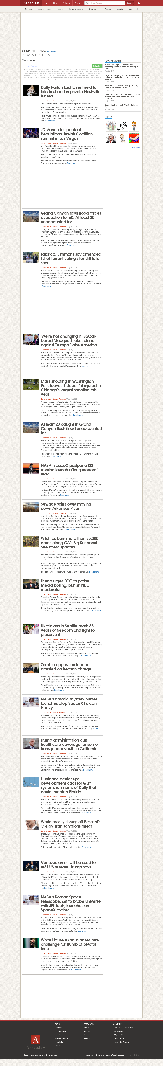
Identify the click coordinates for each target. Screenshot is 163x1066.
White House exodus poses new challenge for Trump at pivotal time (70, 943)
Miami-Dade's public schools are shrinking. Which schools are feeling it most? (121, 67)
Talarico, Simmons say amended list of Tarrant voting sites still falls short (71, 258)
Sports (120, 9)
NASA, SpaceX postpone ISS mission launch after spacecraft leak (70, 469)
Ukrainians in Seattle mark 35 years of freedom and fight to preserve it (68, 629)
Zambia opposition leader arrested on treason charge (66, 666)
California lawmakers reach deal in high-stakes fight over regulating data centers (122, 96)
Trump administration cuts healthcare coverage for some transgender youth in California (69, 744)
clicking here (77, 79)
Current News (46, 101)
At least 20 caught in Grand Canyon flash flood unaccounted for (71, 428)
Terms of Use (111, 1055)
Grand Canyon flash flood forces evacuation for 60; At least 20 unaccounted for (71, 217)
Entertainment (44, 9)
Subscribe (96, 66)
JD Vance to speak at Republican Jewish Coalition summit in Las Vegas (67, 133)
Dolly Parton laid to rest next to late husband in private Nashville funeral (70, 91)
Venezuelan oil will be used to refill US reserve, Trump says (68, 864)
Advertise (89, 1055)
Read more (50, 120)
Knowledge (94, 9)
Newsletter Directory (122, 1042)
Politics (108, 9)
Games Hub (134, 9)
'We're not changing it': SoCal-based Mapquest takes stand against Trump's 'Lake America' (69, 340)
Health (60, 9)
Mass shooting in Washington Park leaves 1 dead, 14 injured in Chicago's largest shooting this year (71, 387)
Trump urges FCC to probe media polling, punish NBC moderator (65, 584)
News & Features (59, 101)
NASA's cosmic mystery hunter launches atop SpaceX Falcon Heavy (69, 702)
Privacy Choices (133, 1055)
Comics (87, 1031)
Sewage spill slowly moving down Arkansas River (66, 506)
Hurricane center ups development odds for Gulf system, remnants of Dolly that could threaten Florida (68, 784)
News (86, 1028)
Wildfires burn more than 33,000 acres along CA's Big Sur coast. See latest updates (69, 542)
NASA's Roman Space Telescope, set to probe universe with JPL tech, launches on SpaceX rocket (71, 903)
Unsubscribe (121, 1055)
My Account (118, 1031)
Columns (87, 1035)
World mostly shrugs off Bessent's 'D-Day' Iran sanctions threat (70, 823)
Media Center (119, 1038)
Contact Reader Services (123, 1028)
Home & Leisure (75, 9)
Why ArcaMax (119, 1035)
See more (136, 148)
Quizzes (87, 1038)
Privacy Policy (99, 1055)
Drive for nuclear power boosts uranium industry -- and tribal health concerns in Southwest (122, 77)
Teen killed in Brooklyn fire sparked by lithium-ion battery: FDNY (121, 87)
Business (28, 9)
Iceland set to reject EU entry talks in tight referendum (121, 106)
